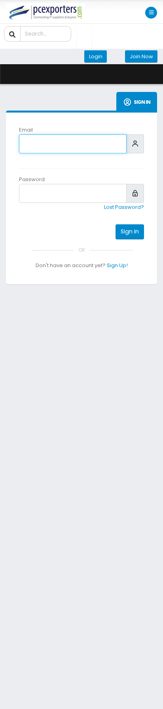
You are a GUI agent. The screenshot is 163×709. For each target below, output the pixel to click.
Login (95, 56)
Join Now (141, 56)
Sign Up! (117, 265)
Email (26, 130)
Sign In (130, 231)
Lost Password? (124, 207)
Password (32, 179)
